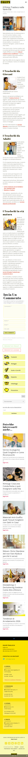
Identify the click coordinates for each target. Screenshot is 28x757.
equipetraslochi (20, 337)
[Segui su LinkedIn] (12, 743)
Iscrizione (14, 413)
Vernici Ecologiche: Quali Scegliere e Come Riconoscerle (13, 452)
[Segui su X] (16, 743)
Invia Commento (9, 332)
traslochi (5, 339)
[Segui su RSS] (22, 743)
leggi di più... (6, 462)
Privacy (17, 747)
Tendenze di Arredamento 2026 (11, 619)
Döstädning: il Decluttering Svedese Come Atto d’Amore (13, 587)
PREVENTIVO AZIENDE (11, 350)
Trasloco (10, 339)
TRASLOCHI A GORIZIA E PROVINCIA (12, 680)
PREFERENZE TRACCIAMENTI (11, 748)
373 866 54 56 (10, 659)
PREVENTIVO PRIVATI (11, 346)
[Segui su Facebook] (6, 743)
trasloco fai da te (14, 98)
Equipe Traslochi (7, 11)
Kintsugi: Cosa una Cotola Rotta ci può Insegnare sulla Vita (12, 486)
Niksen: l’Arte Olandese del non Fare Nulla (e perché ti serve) (13, 553)
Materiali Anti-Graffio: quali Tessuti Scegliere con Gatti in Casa (13, 520)
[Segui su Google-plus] (19, 743)
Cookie (22, 747)
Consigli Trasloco (20, 11)
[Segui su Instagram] (9, 743)
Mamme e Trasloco (9, 190)
